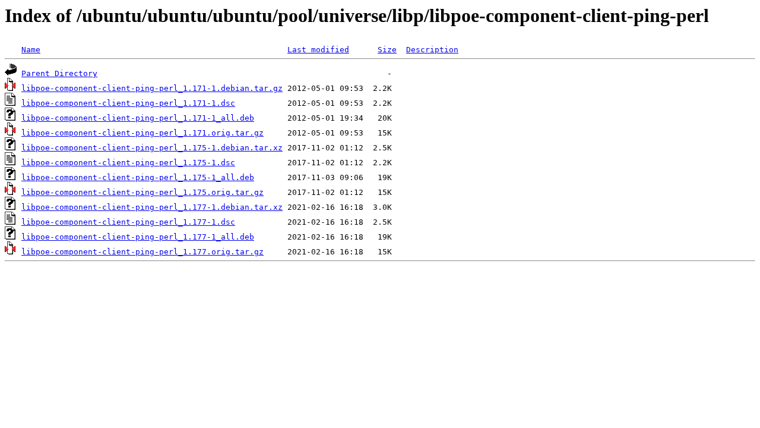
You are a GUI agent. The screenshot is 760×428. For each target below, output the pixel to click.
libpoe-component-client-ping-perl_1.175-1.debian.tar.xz (152, 147)
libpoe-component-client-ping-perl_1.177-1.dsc (128, 222)
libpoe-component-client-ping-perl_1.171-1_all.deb (137, 118)
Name (30, 49)
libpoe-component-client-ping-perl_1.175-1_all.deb (137, 177)
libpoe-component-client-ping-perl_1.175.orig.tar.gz (142, 192)
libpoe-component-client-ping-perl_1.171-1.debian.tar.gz (152, 88)
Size (387, 49)
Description (432, 49)
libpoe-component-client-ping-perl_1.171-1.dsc (128, 103)
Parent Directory (59, 73)
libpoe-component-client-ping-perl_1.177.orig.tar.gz (142, 251)
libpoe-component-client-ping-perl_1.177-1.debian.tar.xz (152, 207)
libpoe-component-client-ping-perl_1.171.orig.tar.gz (142, 132)
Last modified (318, 49)
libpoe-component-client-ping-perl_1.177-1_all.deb (137, 236)
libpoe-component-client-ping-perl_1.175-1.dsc (128, 162)
